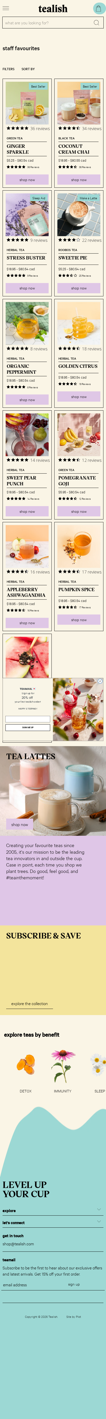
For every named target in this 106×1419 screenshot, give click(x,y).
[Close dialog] (100, 681)
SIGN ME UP (28, 727)
